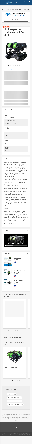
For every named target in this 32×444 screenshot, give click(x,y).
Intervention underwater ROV (15, 397)
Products (15, 19)
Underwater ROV (12, 394)
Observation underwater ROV (15, 401)
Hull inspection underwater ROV (15, 404)
